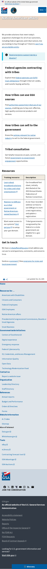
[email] (32, 487)
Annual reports (8, 397)
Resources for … (7, 290)
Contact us (5, 372)
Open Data (6, 363)
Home (2, 283)
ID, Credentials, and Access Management (18, 354)
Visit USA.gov (8, 555)
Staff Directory (8, 389)
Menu (42, 10)
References (5, 392)
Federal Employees (10, 304)
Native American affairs (11, 314)
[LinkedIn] (12, 487)
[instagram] (24, 487)
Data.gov (5, 431)
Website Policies (9, 519)
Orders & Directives (10, 406)
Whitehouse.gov (8, 436)
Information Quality (10, 359)
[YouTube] (20, 487)
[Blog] (28, 487)
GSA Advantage (8, 459)
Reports (5, 523)
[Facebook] (4, 487)
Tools (2, 440)
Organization (6, 379)
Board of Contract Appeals (13, 541)
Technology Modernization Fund (15, 368)
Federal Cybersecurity (11, 349)
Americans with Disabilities (13, 295)
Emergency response (10, 344)
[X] (8, 487)
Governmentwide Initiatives (12, 330)
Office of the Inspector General (15, 528)
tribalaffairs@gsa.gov (19, 248)
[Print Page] (4, 279)
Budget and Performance (12, 401)
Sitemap (5, 424)
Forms (4, 411)
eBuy (4, 444)
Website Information (9, 414)
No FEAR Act (7, 532)
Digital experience (9, 339)
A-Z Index (6, 419)
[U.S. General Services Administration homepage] (9, 10)
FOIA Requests (8, 536)
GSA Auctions (7, 464)
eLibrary (5, 449)
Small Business (8, 327)
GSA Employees (8, 309)
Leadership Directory (10, 384)
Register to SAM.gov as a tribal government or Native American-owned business (12, 208)
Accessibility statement (12, 515)
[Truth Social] (16, 487)
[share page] (7, 280)
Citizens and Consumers (12, 300)
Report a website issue (11, 376)
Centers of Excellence (11, 335)
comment (14, 261)
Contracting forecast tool (12, 454)
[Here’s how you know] (23, 3)
